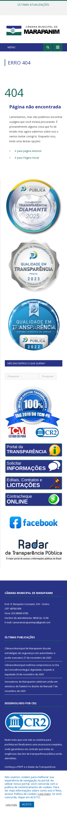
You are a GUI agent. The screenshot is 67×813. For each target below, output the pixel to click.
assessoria (44, 744)
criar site (27, 739)
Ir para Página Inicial (27, 157)
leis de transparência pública (38, 753)
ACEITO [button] (26, 804)
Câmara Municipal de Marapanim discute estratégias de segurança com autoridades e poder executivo (30, 653)
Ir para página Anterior (28, 151)
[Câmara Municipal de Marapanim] (33, 30)
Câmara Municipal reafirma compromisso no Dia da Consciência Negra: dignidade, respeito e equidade (34, 8)
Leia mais (44, 794)
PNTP (20, 767)
